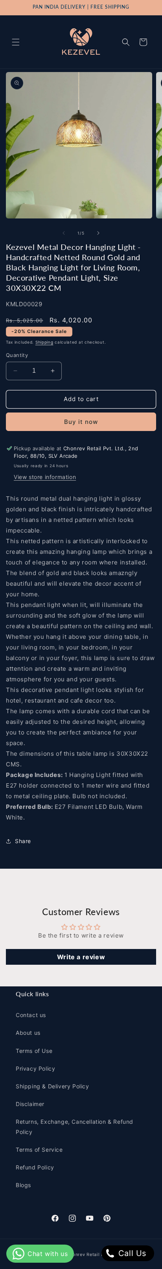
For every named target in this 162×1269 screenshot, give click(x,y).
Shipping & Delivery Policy (52, 1086)
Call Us (131, 1253)
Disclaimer (30, 1104)
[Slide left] (63, 233)
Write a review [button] (81, 957)
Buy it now (81, 421)
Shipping (44, 342)
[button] (15, 42)
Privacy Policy (35, 1068)
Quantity (17, 355)
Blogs (23, 1185)
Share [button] (23, 841)
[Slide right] (98, 233)
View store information (45, 477)
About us (28, 1032)
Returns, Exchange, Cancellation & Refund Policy (74, 1126)
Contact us (31, 1015)
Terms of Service (39, 1149)
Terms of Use (34, 1050)
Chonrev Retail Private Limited (101, 1254)
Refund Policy (35, 1167)
